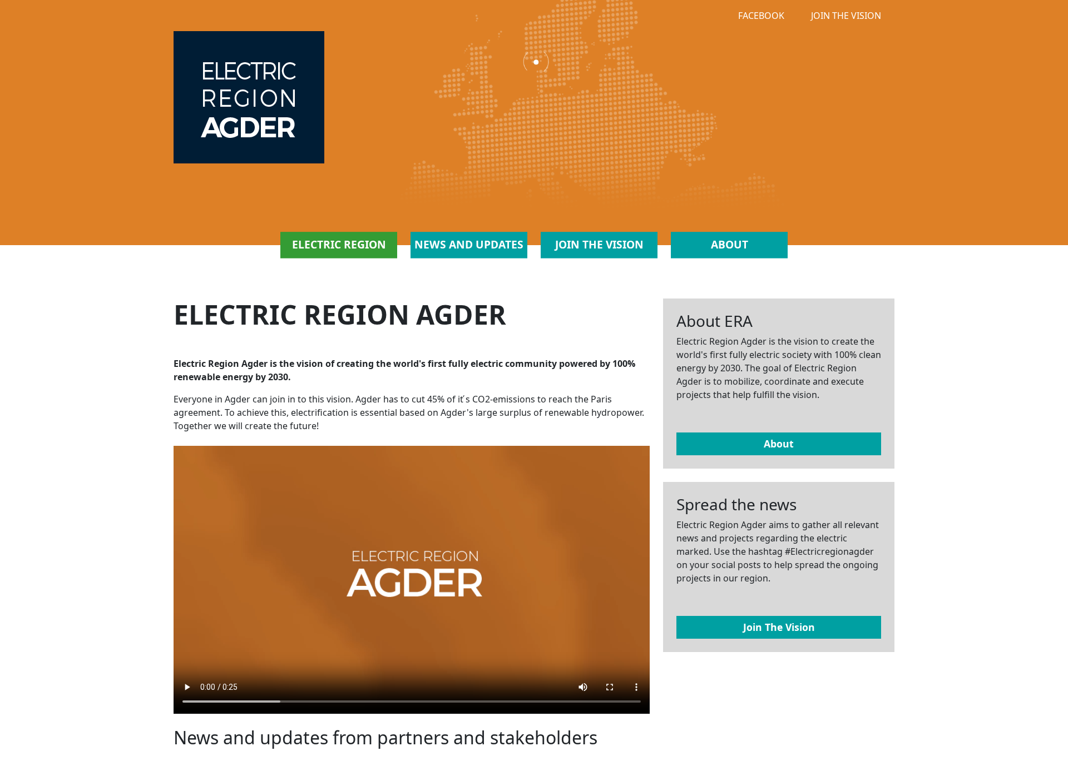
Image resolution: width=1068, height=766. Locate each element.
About (729, 244)
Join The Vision (846, 15)
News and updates (468, 244)
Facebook (761, 15)
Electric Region (339, 244)
